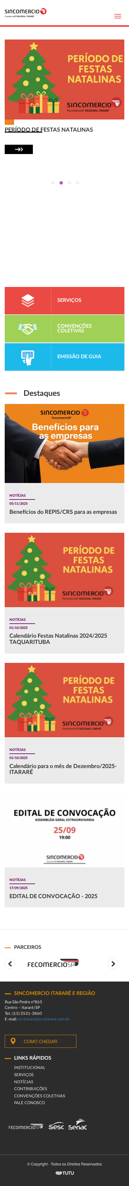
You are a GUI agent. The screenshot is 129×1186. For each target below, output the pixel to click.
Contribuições (30, 1089)
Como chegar (40, 1041)
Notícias (23, 1082)
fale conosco (29, 1103)
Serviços (24, 1075)
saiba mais (19, 149)
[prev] (10, 963)
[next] (112, 963)
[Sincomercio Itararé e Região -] (26, 13)
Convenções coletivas (39, 1096)
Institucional (29, 1068)
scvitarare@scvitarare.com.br (44, 1019)
